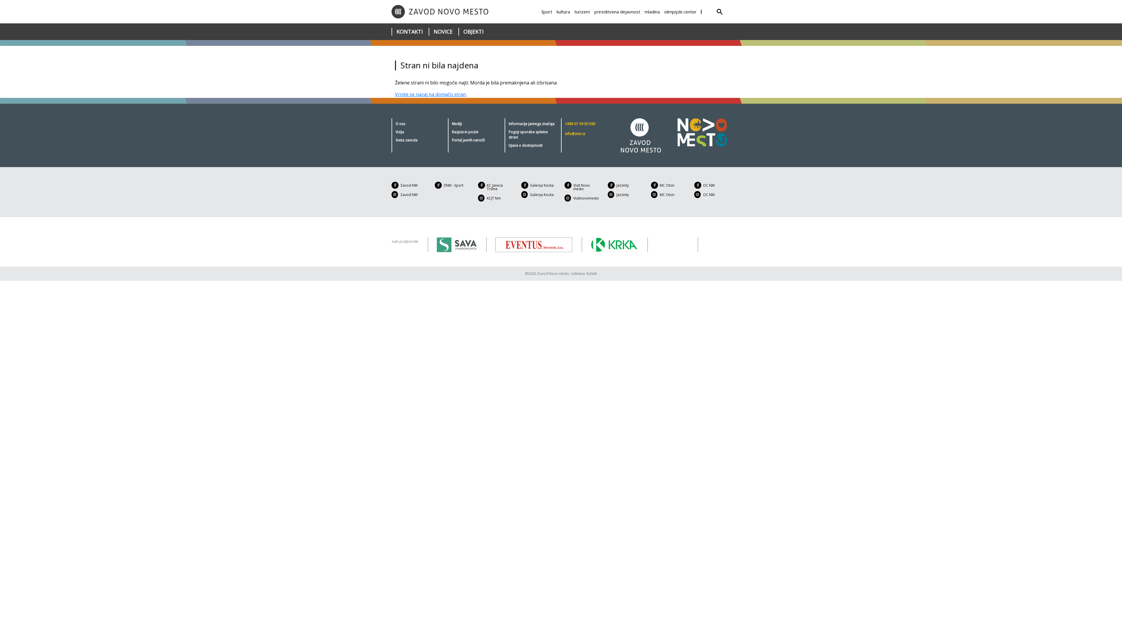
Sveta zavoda (407, 140)
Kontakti (409, 31)
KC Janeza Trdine (495, 187)
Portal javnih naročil (468, 140)
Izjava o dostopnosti (526, 145)
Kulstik (591, 273)
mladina (652, 12)
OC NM (709, 185)
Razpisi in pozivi (465, 131)
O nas (400, 123)
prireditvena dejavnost (617, 12)
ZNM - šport (453, 185)
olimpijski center (680, 12)
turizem (582, 12)
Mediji (457, 123)
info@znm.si (575, 133)
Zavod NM (409, 185)
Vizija (400, 131)
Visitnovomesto (586, 198)
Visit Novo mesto (581, 187)
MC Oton (667, 185)
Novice (443, 31)
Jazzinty (623, 185)
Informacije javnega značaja (532, 123)
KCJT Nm (494, 198)
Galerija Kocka (542, 185)
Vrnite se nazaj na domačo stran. (431, 94)
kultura (563, 12)
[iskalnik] (720, 12)
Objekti (473, 31)
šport (546, 12)
